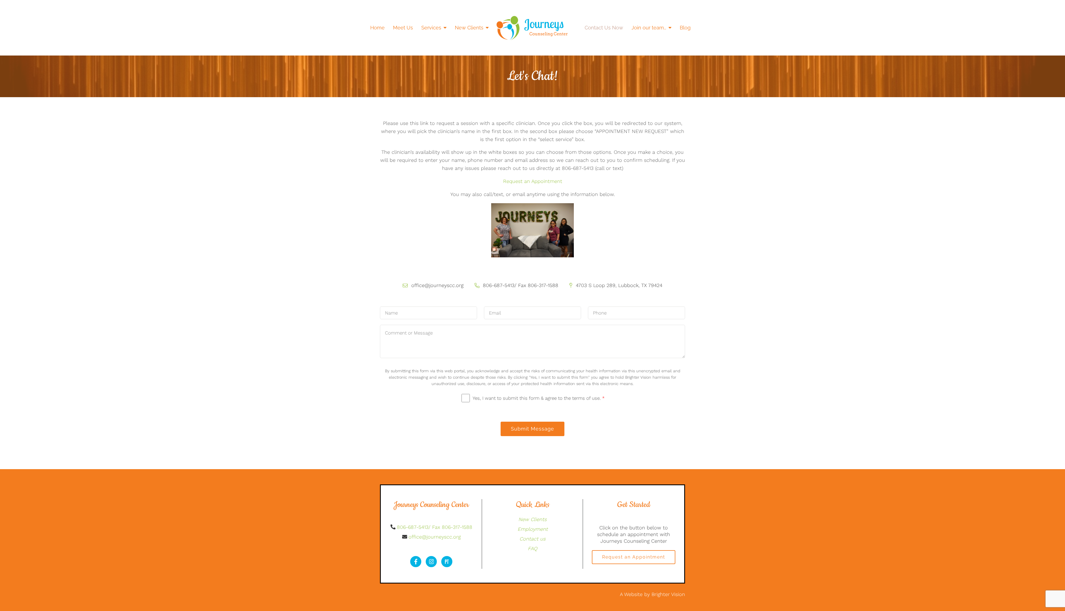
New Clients (469, 28)
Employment (533, 529)
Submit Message (532, 429)
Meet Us (403, 28)
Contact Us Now (604, 28)
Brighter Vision (668, 594)
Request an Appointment (532, 181)
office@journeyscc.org (435, 537)
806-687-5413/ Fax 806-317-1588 (434, 527)
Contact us (532, 539)
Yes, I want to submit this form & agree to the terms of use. (539, 398)
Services (431, 28)
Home (377, 28)
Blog (685, 28)
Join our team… (649, 28)
